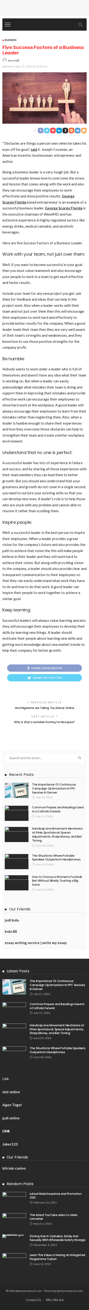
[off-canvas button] (7, 24)
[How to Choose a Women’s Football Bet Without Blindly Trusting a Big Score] (16, 882)
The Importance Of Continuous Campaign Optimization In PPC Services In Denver (54, 788)
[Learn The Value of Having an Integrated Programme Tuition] (14, 1261)
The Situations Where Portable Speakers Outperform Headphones (56, 858)
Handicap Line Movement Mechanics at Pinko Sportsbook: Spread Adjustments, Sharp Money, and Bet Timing (57, 834)
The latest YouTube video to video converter (54, 1217)
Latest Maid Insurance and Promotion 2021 (55, 1196)
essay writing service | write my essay (36, 943)
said (34, 149)
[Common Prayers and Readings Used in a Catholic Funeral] (16, 813)
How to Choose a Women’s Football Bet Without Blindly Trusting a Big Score (57, 881)
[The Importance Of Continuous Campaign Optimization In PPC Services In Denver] (16, 790)
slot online (11, 1092)
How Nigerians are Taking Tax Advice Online (44, 708)
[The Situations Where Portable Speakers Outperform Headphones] (16, 861)
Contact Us (33, 1300)
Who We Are (55, 1300)
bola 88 (11, 931)
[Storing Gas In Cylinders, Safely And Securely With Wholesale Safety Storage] (14, 1236)
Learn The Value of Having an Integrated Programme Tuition (57, 1257)
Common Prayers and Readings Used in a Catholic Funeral (58, 809)
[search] (80, 24)
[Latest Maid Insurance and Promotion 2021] (14, 1199)
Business (11, 40)
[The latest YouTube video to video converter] (14, 1220)
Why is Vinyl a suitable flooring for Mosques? (44, 722)
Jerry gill (13, 60)
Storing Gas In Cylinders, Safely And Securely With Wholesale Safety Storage (57, 1238)
